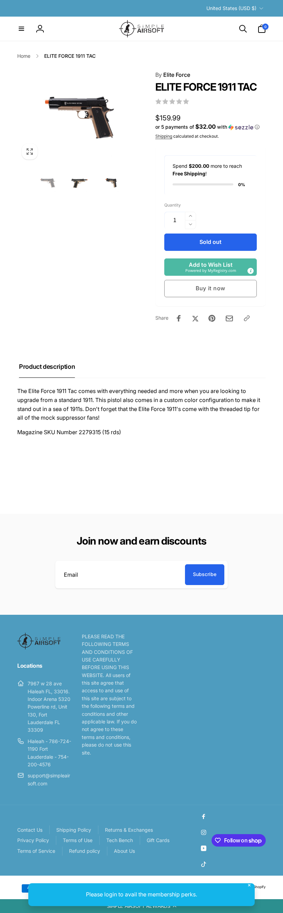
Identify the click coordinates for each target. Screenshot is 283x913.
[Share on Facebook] (178, 318)
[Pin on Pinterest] (211, 318)
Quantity (172, 205)
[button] (141, 906)
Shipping (163, 136)
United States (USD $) (231, 8)
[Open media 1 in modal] (79, 117)
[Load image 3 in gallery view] (111, 183)
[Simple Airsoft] (38, 647)
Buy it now (210, 288)
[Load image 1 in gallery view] (47, 183)
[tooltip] (250, 271)
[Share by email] (229, 318)
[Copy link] (246, 318)
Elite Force (172, 74)
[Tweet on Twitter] (195, 318)
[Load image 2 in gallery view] (79, 183)
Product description (47, 366)
